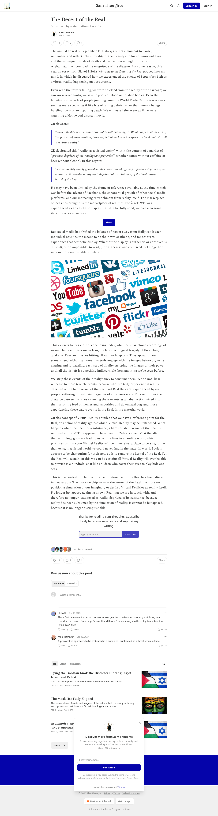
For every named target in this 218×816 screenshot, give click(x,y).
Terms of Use (124, 774)
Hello (61, 613)
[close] (139, 722)
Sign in (208, 5)
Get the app (124, 801)
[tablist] (65, 583)
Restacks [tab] (72, 583)
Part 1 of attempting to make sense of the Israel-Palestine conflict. (87, 681)
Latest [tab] (63, 663)
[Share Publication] (179, 6)
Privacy (108, 793)
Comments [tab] (58, 583)
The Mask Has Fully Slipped (72, 699)
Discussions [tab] (75, 663)
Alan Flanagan (66, 32)
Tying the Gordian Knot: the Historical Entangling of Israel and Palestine (91, 675)
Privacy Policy (133, 778)
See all (57, 745)
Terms (116, 793)
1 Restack (87, 549)
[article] (109, 681)
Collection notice (131, 793)
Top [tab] (54, 663)
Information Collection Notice (108, 778)
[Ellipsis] (165, 612)
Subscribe (192, 5)
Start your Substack (101, 801)
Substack (93, 809)
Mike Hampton (66, 636)
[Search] (172, 6)
